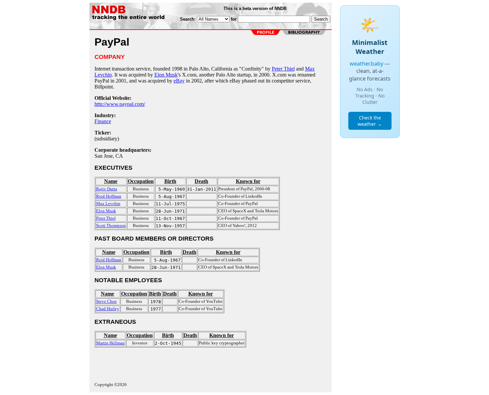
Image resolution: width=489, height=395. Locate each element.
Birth (170, 181)
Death (201, 181)
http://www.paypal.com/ (119, 104)
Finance (102, 121)
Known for (248, 181)
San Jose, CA (108, 156)
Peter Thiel (283, 69)
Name (110, 181)
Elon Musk (166, 75)
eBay (179, 81)
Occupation (141, 181)
